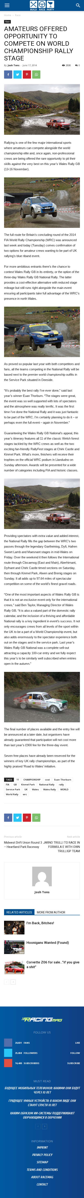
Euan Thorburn (62, 779)
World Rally (12, 794)
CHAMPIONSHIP (32, 779)
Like (77, 1042)
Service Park (13, 789)
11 (18, 779)
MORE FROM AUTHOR (51, 912)
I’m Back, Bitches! (40, 923)
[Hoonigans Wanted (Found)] (14, 947)
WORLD (64, 789)
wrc (25, 794)
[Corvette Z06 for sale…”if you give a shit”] (14, 967)
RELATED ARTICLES (19, 912)
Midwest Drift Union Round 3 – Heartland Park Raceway (23, 845)
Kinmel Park (28, 784)
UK (26, 789)
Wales (35, 789)
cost (47, 779)
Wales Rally (49, 789)
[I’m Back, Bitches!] (14, 927)
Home (7, 15)
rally (61, 784)
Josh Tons (13, 65)
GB (15, 784)
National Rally (46, 784)
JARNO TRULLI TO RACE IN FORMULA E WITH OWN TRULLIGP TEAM (61, 847)
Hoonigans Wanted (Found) (48, 943)
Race (18, 15)
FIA (7, 784)
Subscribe (73, 1063)
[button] (78, 5)
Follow (75, 1052)
